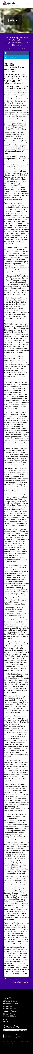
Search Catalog (23, 1030)
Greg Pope (8, 43)
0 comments (17, 45)
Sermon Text (26, 43)
